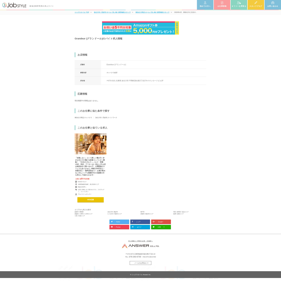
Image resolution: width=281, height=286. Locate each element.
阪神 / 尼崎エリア (178, 214)
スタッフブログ (255, 6)
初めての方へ (205, 6)
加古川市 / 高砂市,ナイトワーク (106, 117)
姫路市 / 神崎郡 (79, 212)
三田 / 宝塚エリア (80, 216)
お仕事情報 (222, 6)
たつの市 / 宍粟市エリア (115, 214)
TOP (82, 12)
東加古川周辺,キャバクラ (83, 117)
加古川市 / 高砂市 (113, 212)
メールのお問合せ (140, 263)
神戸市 (142, 212)
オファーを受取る (239, 6)
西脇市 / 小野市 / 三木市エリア (83, 214)
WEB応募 (90, 199)
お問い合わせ (272, 6)
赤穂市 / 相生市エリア (146, 214)
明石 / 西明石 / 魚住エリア (181, 212)
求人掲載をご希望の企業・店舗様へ (140, 241)
